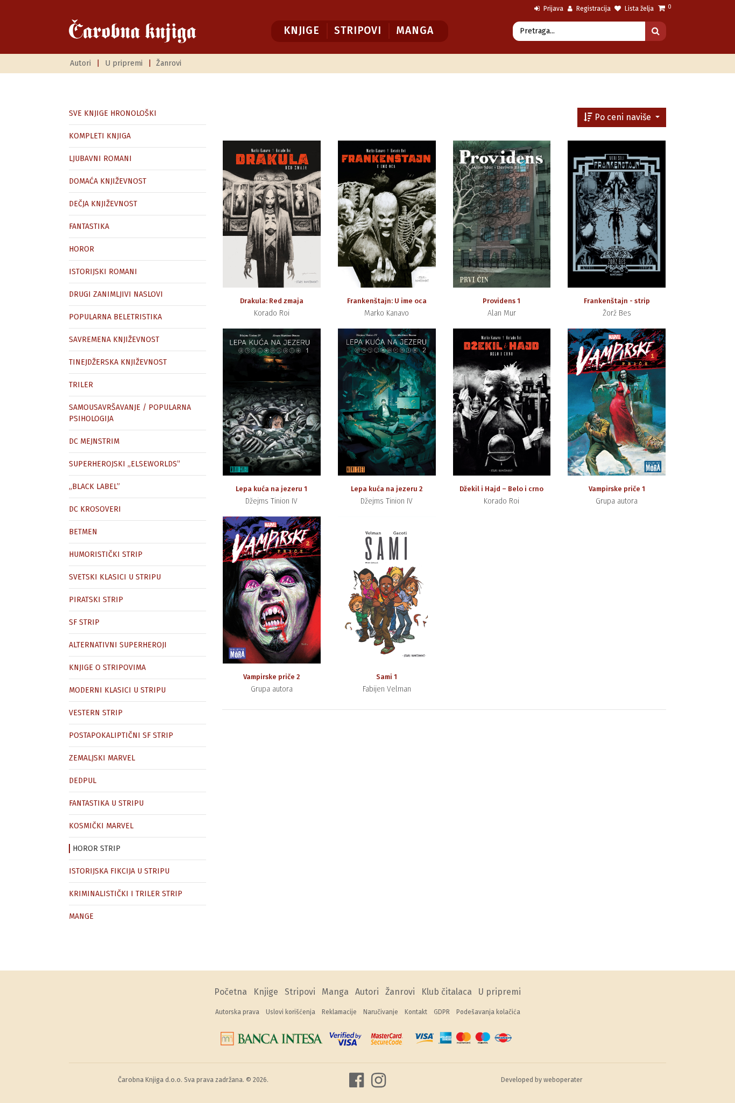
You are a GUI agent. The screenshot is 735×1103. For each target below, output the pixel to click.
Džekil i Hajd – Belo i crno (501, 489)
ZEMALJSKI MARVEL (102, 758)
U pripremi (124, 63)
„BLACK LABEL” (94, 486)
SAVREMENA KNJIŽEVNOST (114, 339)
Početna (230, 992)
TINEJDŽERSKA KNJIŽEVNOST (118, 362)
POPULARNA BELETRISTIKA (115, 317)
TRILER (81, 384)
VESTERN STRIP (96, 712)
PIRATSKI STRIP (96, 599)
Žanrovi (168, 63)
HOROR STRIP (97, 848)
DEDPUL (82, 780)
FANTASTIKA (89, 226)
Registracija (593, 8)
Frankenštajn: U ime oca (387, 301)
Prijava (552, 8)
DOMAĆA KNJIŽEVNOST (107, 181)
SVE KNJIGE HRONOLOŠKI (113, 113)
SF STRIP (84, 622)
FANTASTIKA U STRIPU (106, 803)
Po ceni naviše (622, 117)
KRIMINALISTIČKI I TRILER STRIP (125, 893)
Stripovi (357, 30)
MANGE (81, 916)
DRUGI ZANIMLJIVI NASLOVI (116, 294)
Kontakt (416, 1012)
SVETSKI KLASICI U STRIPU (115, 577)
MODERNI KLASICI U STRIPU (117, 690)
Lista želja (638, 8)
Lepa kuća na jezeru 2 (386, 489)
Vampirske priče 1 (617, 489)
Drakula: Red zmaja (271, 301)
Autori (80, 63)
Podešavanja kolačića (488, 1012)
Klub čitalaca (446, 992)
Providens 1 (501, 301)
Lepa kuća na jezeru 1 (271, 489)
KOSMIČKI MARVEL (101, 825)
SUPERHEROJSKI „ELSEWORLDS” (124, 464)
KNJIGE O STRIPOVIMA (107, 667)
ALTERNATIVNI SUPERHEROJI (118, 645)
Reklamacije (339, 1012)
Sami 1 (386, 677)
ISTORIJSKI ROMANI (103, 271)
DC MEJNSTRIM (94, 441)
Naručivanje (380, 1012)
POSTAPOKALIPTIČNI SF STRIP (121, 735)
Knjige (302, 30)
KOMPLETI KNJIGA (100, 136)
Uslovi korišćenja (290, 1012)
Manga (414, 30)
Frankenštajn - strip (617, 301)
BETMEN (83, 531)
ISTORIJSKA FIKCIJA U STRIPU (119, 871)
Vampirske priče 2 (271, 677)
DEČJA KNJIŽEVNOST (103, 203)
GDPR (442, 1012)
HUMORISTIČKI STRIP (106, 554)
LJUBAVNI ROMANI (100, 158)
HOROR (81, 249)
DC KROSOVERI (95, 509)
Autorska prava (237, 1012)
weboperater (563, 1080)
